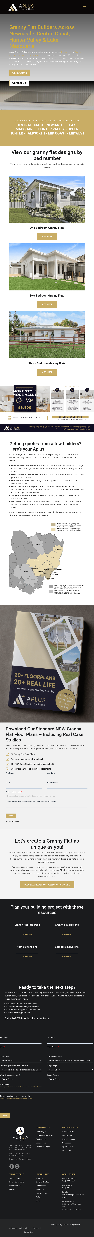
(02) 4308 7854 (68, 1181)
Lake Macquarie (35, 55)
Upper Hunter (67, 1146)
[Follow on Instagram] (17, 1166)
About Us (40, 1178)
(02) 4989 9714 (68, 1188)
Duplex (12, 1189)
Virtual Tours (41, 1143)
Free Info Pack (41, 1193)
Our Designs (41, 1131)
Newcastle (66, 52)
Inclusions (40, 1189)
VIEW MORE (47, 236)
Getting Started (42, 1182)
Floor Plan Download (44, 1135)
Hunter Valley (21, 55)
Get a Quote (19, 72)
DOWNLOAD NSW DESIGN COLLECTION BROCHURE (47, 885)
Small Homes (15, 1185)
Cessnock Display (43, 1146)
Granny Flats (14, 1178)
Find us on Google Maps (20, 1159)
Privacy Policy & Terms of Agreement (65, 1225)
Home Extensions (16, 1182)
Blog (38, 1201)
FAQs (38, 1197)
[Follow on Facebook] (11, 1166)
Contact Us (19, 82)
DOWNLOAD (27, 934)
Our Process (41, 1139)
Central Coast (68, 1131)
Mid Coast (66, 1150)
